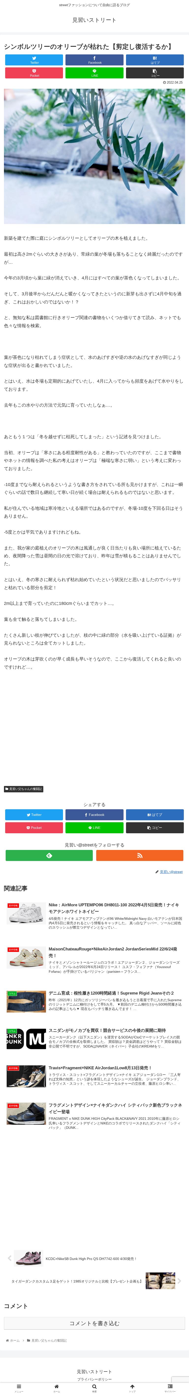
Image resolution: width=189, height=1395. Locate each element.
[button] (174, 786)
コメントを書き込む (94, 1323)
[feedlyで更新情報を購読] (49, 855)
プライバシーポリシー (94, 1379)
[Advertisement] (94, 734)
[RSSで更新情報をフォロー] (139, 855)
